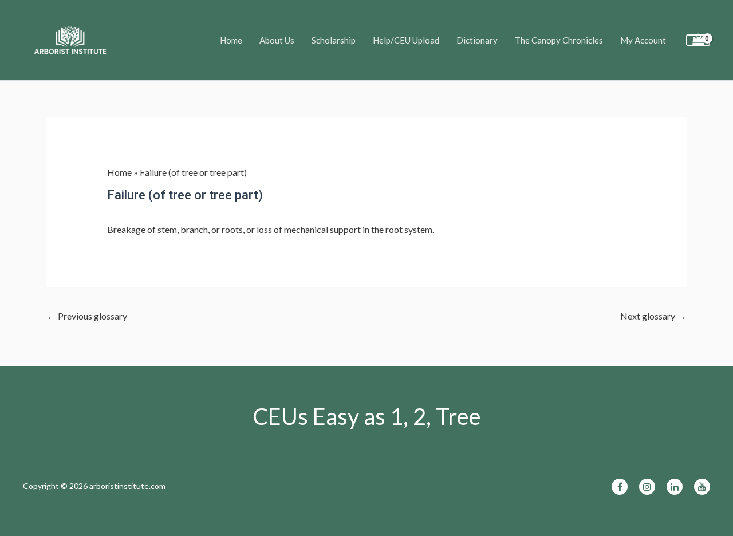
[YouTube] (702, 487)
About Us (276, 40)
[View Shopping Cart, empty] (698, 40)
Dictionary (477, 40)
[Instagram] (647, 487)
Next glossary (653, 315)
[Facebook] (620, 487)
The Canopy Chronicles (559, 40)
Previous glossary (87, 315)
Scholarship (334, 40)
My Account (643, 40)
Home (231, 40)
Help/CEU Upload (406, 40)
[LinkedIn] (675, 487)
